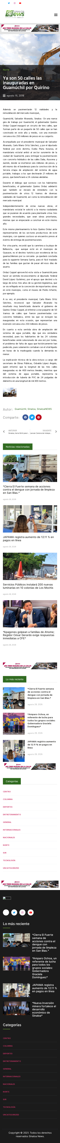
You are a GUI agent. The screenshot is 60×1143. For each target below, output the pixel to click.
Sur (4, 852)
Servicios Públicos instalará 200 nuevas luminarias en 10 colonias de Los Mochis (28, 586)
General (7, 822)
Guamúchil (20, 408)
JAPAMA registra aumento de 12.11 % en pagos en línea (42, 744)
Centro (7, 791)
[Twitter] (9, 3)
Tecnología (9, 860)
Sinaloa (32, 408)
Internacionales (11, 829)
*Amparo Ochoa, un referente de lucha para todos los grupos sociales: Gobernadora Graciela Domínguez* (41, 720)
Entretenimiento (12, 814)
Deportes (7, 806)
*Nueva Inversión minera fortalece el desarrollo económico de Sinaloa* (44, 1009)
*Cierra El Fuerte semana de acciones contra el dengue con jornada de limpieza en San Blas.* (29, 489)
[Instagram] (14, 3)
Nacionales (9, 837)
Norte (6, 69)
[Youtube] (20, 3)
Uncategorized (11, 867)
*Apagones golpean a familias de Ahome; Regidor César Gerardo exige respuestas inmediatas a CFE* (28, 635)
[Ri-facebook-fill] (3, 3)
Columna (8, 799)
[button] (56, 15)
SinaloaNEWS (44, 408)
